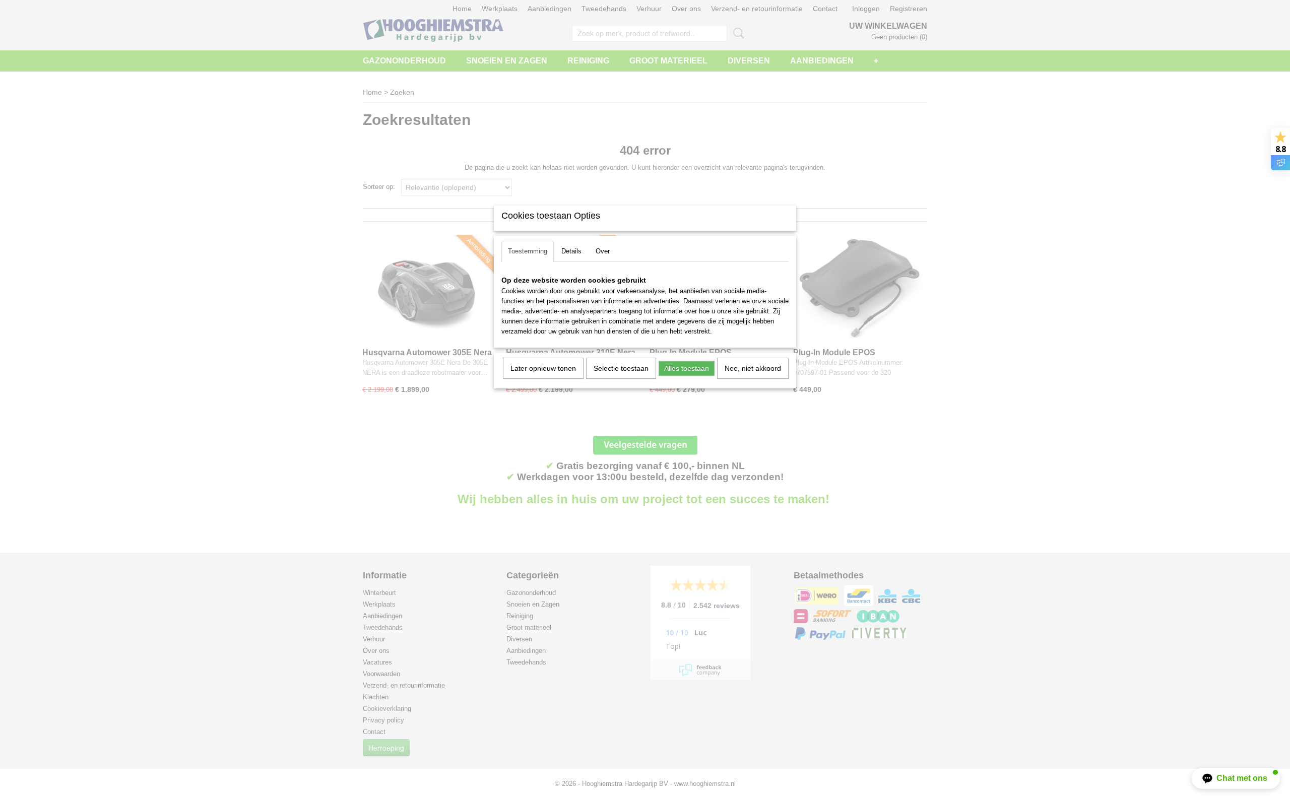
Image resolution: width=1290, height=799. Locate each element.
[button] (1236, 778)
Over (603, 251)
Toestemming (527, 251)
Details (571, 251)
